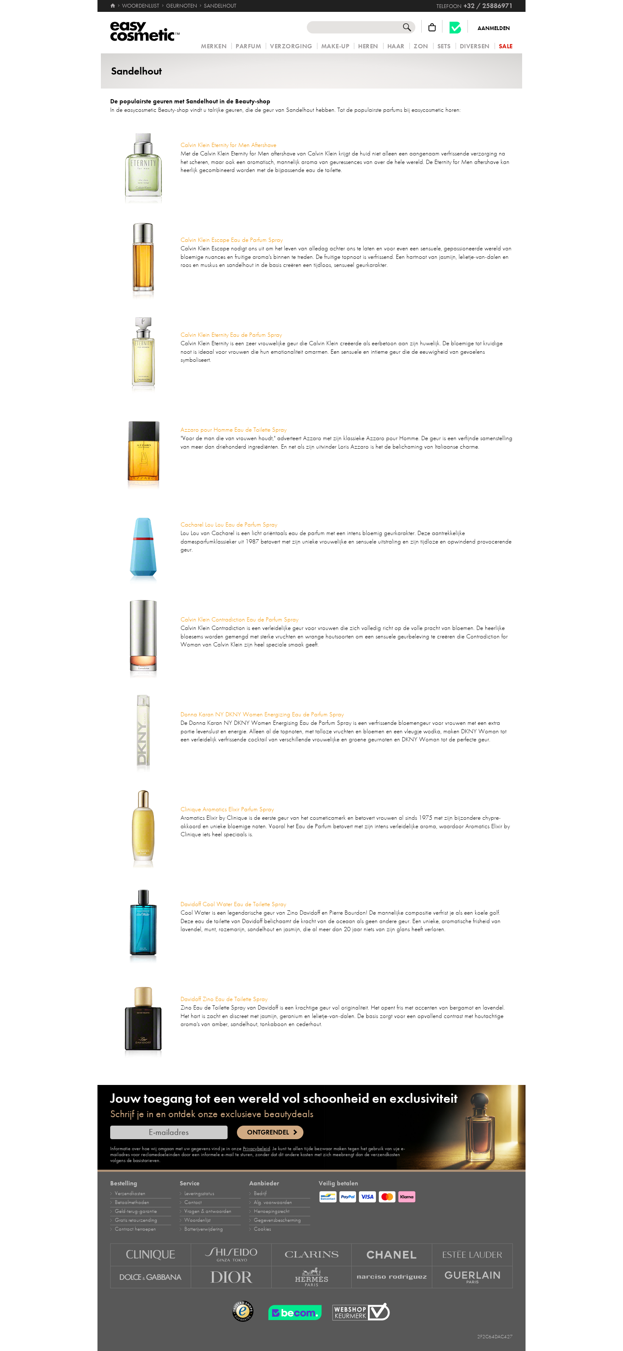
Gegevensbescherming (277, 1220)
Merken (214, 46)
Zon (421, 46)
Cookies (262, 1229)
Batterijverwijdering (203, 1229)
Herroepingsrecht (271, 1211)
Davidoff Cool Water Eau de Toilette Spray (233, 904)
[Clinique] (150, 1254)
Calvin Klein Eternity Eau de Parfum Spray (231, 334)
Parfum (248, 46)
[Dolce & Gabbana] (150, 1277)
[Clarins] (312, 1254)
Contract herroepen (135, 1229)
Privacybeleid (256, 1148)
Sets (444, 46)
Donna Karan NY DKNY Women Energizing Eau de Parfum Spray (262, 714)
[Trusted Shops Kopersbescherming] (242, 1311)
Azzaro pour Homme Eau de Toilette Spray (233, 429)
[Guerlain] (472, 1277)
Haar (396, 46)
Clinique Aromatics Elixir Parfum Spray (227, 809)
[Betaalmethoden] (416, 1195)
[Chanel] (392, 1254)
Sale (506, 46)
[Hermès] (312, 1277)
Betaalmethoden (132, 1202)
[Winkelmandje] (432, 27)
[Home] (113, 6)
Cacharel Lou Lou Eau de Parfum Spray (229, 524)
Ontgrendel (268, 1132)
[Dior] (231, 1277)
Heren (368, 46)
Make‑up (335, 46)
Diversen (475, 46)
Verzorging (291, 46)
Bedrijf (260, 1193)
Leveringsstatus (199, 1193)
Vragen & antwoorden (207, 1211)
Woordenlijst (197, 1220)
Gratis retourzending (136, 1220)
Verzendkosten (130, 1193)
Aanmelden (494, 28)
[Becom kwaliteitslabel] (455, 27)
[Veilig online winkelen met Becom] (292, 1311)
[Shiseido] (231, 1254)
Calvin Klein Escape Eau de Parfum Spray (232, 240)
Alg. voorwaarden (273, 1202)
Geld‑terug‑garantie (136, 1211)
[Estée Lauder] (472, 1254)
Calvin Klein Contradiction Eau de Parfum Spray (239, 619)
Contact (193, 1202)
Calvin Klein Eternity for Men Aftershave (228, 145)
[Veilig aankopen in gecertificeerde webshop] (361, 1311)
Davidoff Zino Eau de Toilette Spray (224, 999)
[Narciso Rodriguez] (392, 1277)
